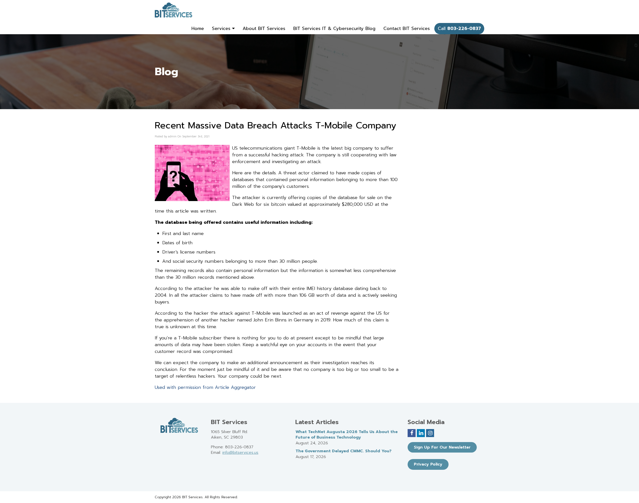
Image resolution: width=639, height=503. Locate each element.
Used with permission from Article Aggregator (205, 387)
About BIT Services (264, 28)
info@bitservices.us (240, 453)
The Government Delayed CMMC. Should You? (343, 451)
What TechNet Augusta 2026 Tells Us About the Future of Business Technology (347, 435)
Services (222, 28)
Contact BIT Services (406, 28)
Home (197, 28)
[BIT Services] (173, 9)
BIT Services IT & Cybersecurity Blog (334, 28)
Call (459, 28)
